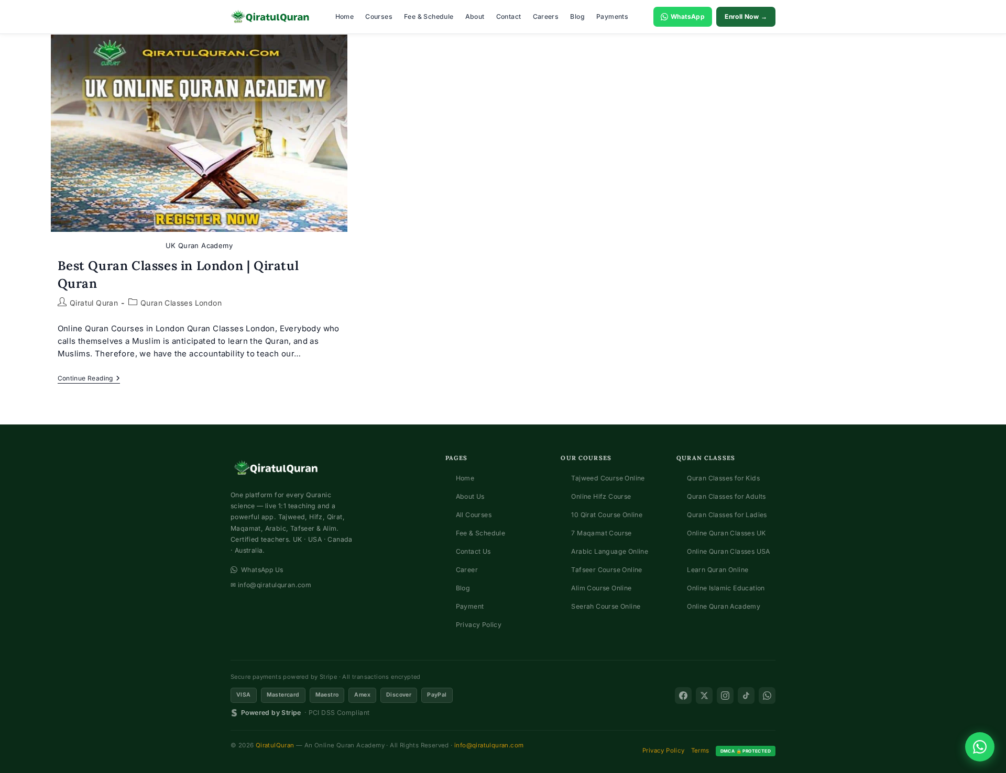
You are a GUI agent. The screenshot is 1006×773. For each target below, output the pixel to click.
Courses (378, 16)
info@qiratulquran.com (488, 745)
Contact (508, 16)
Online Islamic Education (726, 588)
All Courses (473, 515)
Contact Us (473, 551)
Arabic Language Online (609, 551)
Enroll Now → (746, 16)
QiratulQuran (275, 745)
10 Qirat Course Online (606, 515)
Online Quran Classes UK (726, 533)
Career (467, 570)
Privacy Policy (479, 625)
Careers (546, 16)
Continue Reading (89, 379)
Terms (700, 750)
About (475, 16)
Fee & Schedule (429, 16)
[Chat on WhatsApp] (979, 746)
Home (344, 16)
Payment (470, 606)
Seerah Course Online (605, 606)
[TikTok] (746, 695)
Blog (577, 16)
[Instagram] (725, 695)
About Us (470, 496)
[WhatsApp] (767, 695)
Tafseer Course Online (606, 570)
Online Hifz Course (601, 496)
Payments (612, 16)
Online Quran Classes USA (728, 551)
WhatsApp (688, 16)
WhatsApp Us (262, 570)
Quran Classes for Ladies (727, 515)
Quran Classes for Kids (723, 478)
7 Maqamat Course (601, 533)
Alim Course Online (601, 588)
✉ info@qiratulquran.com (271, 585)
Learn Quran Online (717, 570)
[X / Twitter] (704, 695)
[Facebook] (683, 695)
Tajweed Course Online (607, 478)
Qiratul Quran (94, 302)
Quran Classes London (181, 302)
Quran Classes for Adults (726, 496)
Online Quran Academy (723, 606)
